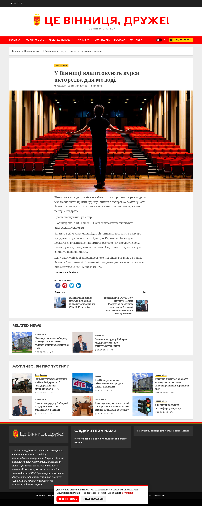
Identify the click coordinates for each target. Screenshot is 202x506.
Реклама (119, 40)
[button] (165, 40)
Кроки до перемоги (61, 40)
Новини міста (33, 40)
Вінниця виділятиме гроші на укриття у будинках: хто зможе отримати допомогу (112, 406)
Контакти (136, 40)
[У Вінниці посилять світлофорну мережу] (142, 406)
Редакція (52, 495)
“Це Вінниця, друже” (156, 431)
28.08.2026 (42, 352)
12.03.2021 (97, 86)
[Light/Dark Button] (159, 40)
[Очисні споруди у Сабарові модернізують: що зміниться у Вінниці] (82, 342)
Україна (43, 375)
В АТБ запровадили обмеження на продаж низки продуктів (109, 383)
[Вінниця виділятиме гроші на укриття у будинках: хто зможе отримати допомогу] (82, 406)
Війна (37, 375)
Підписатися (183, 40)
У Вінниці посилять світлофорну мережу (168, 406)
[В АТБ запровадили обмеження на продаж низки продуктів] (82, 383)
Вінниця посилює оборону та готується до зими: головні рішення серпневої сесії (52, 343)
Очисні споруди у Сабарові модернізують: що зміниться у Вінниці (111, 343)
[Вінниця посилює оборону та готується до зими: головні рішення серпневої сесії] (22, 342)
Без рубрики (100, 399)
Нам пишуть (102, 40)
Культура (83, 40)
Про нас (40, 495)
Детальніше (128, 492)
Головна (14, 40)
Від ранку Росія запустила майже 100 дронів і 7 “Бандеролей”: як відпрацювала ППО (51, 383)
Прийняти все (68, 499)
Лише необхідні (94, 499)
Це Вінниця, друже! (106, 21)
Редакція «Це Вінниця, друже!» (73, 86)
